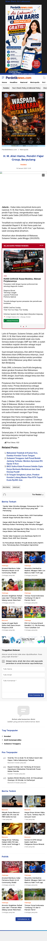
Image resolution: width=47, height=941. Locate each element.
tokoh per (16, 487)
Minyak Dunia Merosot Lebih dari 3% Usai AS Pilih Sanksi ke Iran (11, 814)
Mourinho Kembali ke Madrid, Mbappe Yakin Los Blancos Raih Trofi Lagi (34, 570)
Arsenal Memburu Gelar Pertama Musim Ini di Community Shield (11, 570)
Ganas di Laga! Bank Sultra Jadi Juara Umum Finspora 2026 (11, 625)
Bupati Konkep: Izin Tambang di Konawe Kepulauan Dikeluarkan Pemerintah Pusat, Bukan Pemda (24, 769)
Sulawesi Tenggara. (12, 744)
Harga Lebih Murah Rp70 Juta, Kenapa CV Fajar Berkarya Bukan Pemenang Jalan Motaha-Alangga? (23, 523)
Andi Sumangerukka (12, 740)
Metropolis (24, 150)
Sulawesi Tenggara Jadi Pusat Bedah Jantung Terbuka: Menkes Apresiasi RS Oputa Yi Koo (25, 461)
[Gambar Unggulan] (23, 173)
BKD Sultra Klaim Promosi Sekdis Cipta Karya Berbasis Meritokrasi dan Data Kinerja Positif (25, 469)
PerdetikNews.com (9, 150)
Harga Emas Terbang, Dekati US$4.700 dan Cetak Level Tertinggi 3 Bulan (11, 843)
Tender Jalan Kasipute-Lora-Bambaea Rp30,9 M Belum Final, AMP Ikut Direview (22, 537)
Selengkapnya (22, 919)
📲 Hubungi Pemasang (11, 320)
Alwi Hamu (6, 487)
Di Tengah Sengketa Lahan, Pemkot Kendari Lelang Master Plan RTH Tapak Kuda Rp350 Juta (24, 477)
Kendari (7, 736)
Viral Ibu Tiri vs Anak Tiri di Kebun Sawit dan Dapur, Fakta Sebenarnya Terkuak (25, 759)
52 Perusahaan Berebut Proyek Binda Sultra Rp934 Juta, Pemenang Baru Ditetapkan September (23, 544)
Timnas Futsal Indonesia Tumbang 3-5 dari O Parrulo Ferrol (34, 598)
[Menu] (2, 77)
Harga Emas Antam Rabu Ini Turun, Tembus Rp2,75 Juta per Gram (34, 814)
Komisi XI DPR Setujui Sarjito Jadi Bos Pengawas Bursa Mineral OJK (34, 843)
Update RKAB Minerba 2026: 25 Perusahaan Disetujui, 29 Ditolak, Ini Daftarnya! (25, 779)
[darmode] (44, 77)
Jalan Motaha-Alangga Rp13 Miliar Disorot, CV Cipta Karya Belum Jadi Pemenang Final (23, 530)
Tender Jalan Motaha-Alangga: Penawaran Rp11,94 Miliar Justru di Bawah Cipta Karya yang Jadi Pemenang (23, 508)
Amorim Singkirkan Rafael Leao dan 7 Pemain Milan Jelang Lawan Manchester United (12, 599)
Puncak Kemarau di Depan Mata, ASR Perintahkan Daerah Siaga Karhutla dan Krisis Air (23, 516)
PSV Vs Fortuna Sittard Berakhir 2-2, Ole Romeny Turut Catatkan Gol (34, 625)
